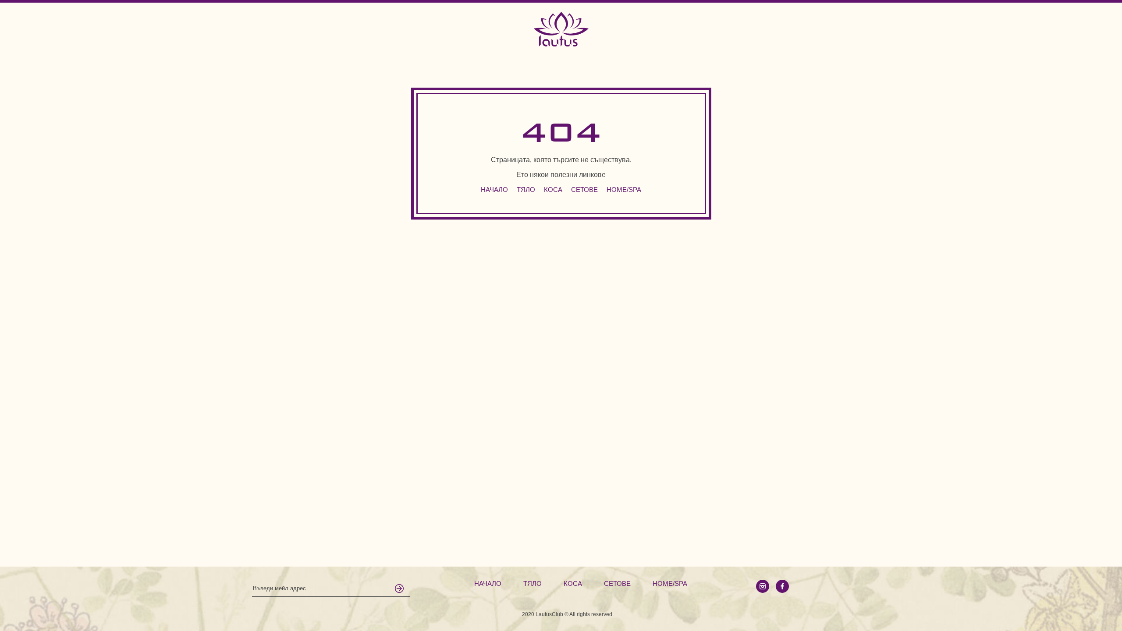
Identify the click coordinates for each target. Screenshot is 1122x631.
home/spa (624, 189)
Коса (553, 189)
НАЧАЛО (494, 189)
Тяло (526, 189)
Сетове (584, 189)
